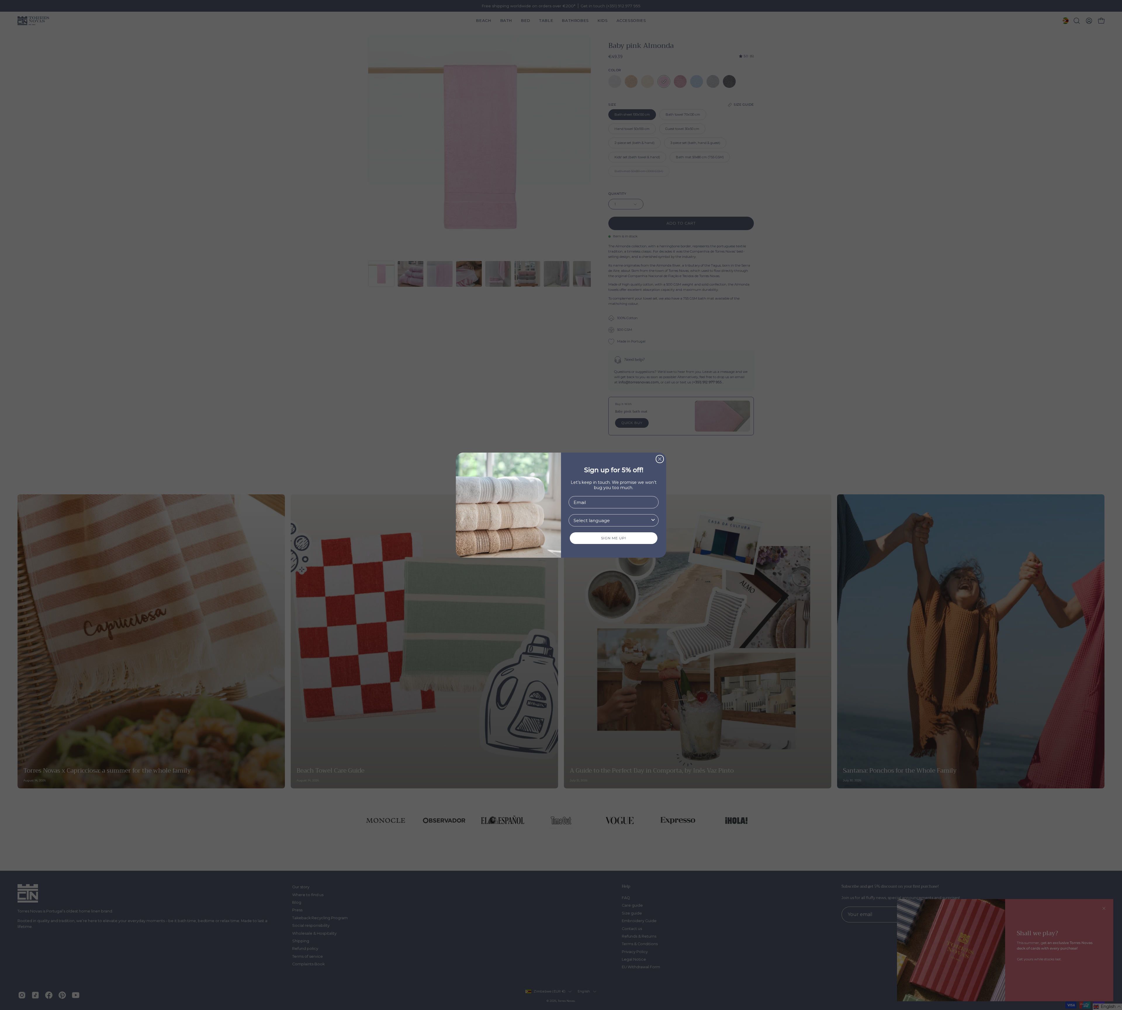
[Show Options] (653, 520)
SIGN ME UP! (613, 538)
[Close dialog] (659, 459)
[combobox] (612, 520)
